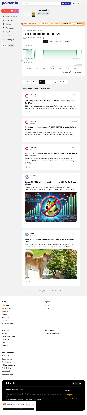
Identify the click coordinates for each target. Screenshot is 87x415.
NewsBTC (33, 176)
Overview (26, 82)
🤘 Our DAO (6, 305)
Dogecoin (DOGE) (45, 189)
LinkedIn (5, 314)
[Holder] (10, 383)
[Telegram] (76, 383)
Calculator (63, 82)
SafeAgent (69, 395)
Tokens (8, 24)
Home (24, 291)
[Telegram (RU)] (80, 383)
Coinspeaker (33, 95)
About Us (5, 317)
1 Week (51, 41)
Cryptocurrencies (33, 291)
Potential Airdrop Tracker (12, 16)
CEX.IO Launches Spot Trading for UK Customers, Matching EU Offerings (49, 102)
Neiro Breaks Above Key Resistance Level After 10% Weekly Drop (49, 240)
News (42, 82)
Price (34, 82)
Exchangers (10, 40)
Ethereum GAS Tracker (73, 399)
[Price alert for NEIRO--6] (28, 14)
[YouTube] (73, 383)
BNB (3, 343)
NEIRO (52, 291)
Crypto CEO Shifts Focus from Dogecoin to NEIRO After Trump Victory (50, 183)
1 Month (58, 41)
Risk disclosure (7, 368)
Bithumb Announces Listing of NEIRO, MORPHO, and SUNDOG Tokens (50, 128)
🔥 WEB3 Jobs (7, 308)
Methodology (6, 356)
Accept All (18, 409)
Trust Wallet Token (8, 337)
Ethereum (5, 340)
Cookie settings (7, 374)
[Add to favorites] (26, 112)
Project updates (7, 323)
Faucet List (10, 28)
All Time (80, 41)
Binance (27, 158)
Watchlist (9, 32)
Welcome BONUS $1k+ (11, 11)
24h (45, 41)
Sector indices (7, 359)
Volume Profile (78, 72)
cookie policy (30, 404)
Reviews (5, 311)
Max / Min (67, 72)
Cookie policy (6, 371)
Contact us (6, 320)
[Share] (29, 112)
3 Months (66, 41)
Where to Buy (52, 82)
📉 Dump (48, 308)
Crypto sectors (7, 362)
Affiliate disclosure (8, 365)
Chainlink (5, 346)
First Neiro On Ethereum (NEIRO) (64, 189)
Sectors (8, 36)
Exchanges (9, 20)
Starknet (5, 333)
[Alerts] (74, 3)
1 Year (73, 41)
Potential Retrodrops (52, 333)
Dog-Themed (44, 291)
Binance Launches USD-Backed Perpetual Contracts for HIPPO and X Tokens (51, 154)
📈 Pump (48, 305)
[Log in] (79, 3)
